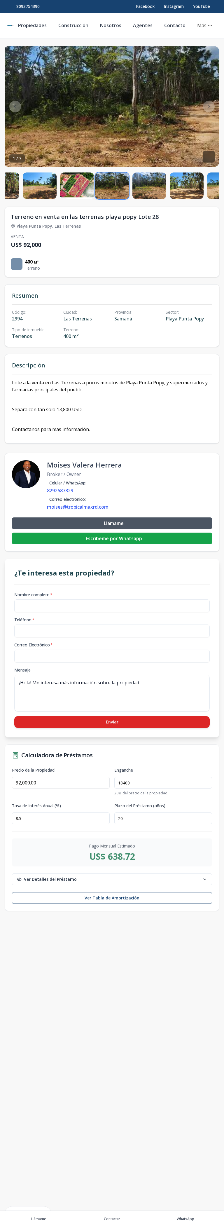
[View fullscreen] (209, 157)
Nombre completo (33, 594)
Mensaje (22, 670)
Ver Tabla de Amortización (112, 898)
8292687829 (60, 490)
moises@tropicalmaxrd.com (77, 507)
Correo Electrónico (33, 645)
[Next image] (209, 106)
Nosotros (110, 25)
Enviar (112, 722)
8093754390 (28, 6)
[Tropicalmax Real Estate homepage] (10, 26)
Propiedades (32, 25)
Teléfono (24, 619)
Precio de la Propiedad (33, 770)
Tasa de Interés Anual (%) (36, 806)
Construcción (73, 25)
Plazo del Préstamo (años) (139, 806)
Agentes (143, 25)
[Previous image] (15, 106)
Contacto (175, 25)
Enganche (123, 770)
